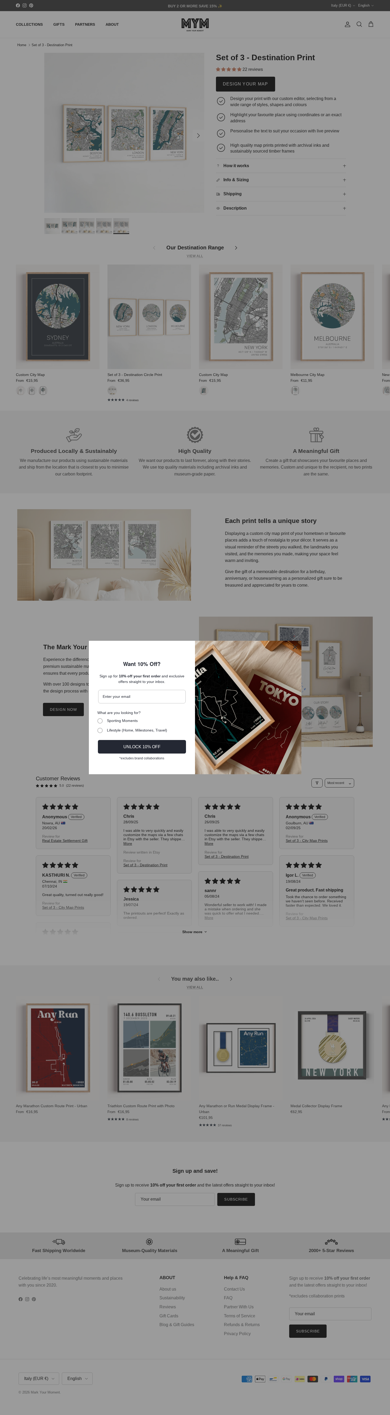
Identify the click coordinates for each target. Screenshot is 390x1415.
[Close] (295, 647)
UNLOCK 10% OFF (142, 747)
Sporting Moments (122, 721)
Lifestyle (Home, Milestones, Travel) (137, 730)
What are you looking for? (119, 713)
